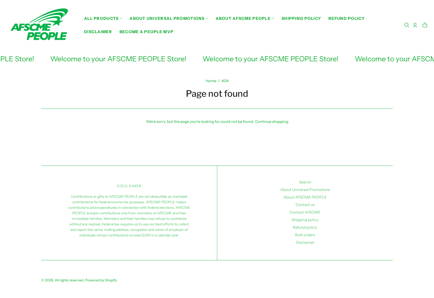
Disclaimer (98, 31)
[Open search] (406, 25)
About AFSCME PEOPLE (305, 197)
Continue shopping (271, 121)
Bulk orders (305, 234)
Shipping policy (301, 18)
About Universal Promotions (305, 189)
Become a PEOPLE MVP (147, 31)
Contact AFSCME (305, 212)
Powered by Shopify (101, 280)
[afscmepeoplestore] (41, 25)
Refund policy (347, 18)
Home (211, 80)
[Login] (415, 25)
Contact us (305, 204)
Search (305, 182)
